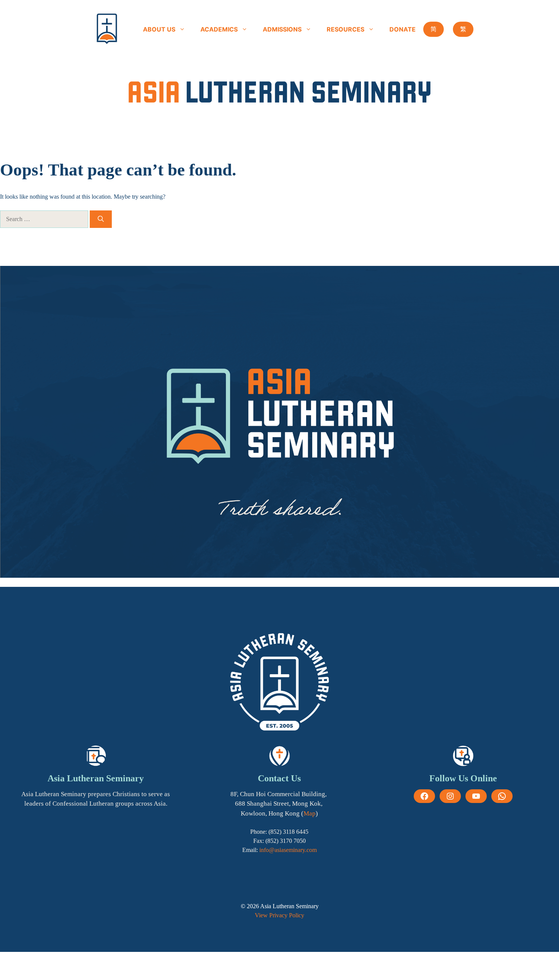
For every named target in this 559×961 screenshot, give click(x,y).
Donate (402, 29)
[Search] (101, 219)
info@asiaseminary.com (288, 850)
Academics (219, 29)
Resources (345, 29)
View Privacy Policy (279, 915)
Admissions (282, 29)
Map (309, 813)
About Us (159, 29)
